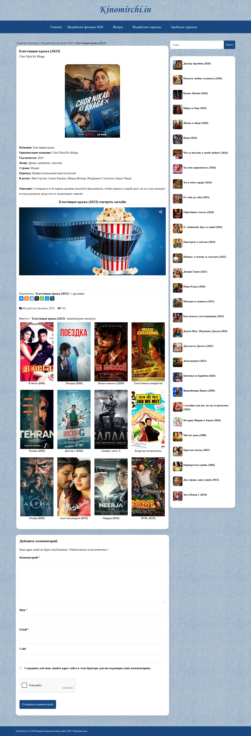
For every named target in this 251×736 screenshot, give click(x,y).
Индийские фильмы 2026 (85, 27)
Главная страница (27, 43)
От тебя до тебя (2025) (196, 197)
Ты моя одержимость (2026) (199, 167)
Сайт (22, 648)
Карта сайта (60, 731)
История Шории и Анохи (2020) (202, 420)
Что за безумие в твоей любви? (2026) (205, 152)
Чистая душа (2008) (194, 435)
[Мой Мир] (47, 298)
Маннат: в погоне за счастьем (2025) (204, 256)
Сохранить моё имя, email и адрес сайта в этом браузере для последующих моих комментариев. (87, 668)
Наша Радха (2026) (194, 286)
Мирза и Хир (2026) (195, 108)
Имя (23, 610)
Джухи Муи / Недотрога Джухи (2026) (205, 331)
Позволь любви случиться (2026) (202, 78)
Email (24, 629)
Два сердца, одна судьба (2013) (201, 479)
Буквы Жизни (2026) (195, 93)
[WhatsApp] (42, 298)
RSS (69, 731)
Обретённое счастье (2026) (198, 212)
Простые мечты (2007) (196, 450)
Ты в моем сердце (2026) (197, 182)
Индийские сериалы (146, 27)
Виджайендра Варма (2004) (199, 390)
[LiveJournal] (52, 298)
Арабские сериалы (184, 27)
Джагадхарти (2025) (195, 361)
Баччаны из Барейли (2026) (199, 375)
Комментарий (29, 557)
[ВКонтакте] (21, 298)
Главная (56, 27)
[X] (37, 298)
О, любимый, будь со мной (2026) (202, 227)
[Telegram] (31, 298)
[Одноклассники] (26, 298)
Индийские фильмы (45, 731)
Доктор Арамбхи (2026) (197, 63)
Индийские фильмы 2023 (57, 43)
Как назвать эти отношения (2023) (203, 316)
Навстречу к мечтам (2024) (199, 242)
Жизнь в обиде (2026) (195, 123)
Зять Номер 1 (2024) (195, 494)
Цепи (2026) (190, 138)
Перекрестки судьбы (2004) (199, 465)
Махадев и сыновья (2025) (198, 301)
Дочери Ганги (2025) (195, 271)
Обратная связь (80, 731)
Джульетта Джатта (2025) (198, 346)
